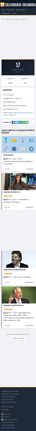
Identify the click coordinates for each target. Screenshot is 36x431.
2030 (25, 83)
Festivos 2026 (10, 10)
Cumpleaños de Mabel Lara (11, 192)
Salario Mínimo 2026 (10, 419)
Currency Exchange (8, 425)
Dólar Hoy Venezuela (8, 428)
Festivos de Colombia (8, 397)
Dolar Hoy (6, 414)
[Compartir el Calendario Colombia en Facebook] (13, 122)
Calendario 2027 (6, 13)
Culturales (29, 169)
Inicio (3, 19)
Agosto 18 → (25, 78)
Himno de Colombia (8, 422)
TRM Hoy (6, 417)
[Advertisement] (18, 40)
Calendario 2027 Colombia (10, 394)
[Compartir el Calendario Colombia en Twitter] (16, 122)
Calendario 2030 (10, 19)
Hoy (3, 10)
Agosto (18, 19)
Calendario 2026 (20, 10)
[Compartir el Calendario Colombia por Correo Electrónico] (27, 122)
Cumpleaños (29, 207)
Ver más (7, 169)
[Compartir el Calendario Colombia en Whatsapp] (23, 122)
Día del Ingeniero (8, 155)
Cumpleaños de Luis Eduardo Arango (14, 270)
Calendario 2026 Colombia (10, 391)
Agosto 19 (12, 115)
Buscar (15, 13)
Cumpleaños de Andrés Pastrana (13, 305)
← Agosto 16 (10, 78)
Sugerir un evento (7, 399)
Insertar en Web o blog (9, 402)
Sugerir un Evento (18, 338)
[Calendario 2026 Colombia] (18, 4)
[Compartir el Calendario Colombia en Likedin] (20, 122)
